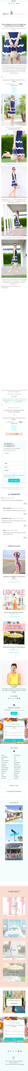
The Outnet (16, 776)
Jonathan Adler (17, 762)
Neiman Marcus (4, 769)
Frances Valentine (5, 760)
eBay (2, 758)
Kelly (4, 530)
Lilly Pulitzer (4, 766)
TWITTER (14, 90)
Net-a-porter (16, 769)
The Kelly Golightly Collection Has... (14, 577)
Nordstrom (3, 771)
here (14, 201)
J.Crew (15, 760)
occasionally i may (6, 518)
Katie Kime (3, 764)
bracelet (10, 401)
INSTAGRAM (14, 88)
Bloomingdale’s (4, 757)
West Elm (16, 778)
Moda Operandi (17, 767)
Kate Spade (16, 764)
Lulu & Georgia (17, 766)
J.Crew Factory (4, 762)
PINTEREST (14, 89)
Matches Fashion (4, 767)
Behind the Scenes (15, 28)
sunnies (21, 401)
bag (14, 399)
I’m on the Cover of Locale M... (14, 612)
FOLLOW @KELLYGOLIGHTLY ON (14, 1000)
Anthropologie (17, 755)
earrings (14, 401)
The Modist (3, 776)
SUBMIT (14, 713)
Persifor (3, 773)
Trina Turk (3, 778)
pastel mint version (17, 164)
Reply (25, 503)
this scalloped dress (12, 127)
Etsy (15, 758)
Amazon (3, 755)
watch (23, 399)
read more (14, 582)
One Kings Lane (17, 771)
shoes (23, 400)
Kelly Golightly (7, 508)
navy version (11, 199)
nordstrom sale (13, 400)
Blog (20, 28)
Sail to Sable (16, 773)
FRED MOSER (17, 407)
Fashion (23, 28)
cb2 (14, 757)
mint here (9, 399)
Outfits (13, 30)
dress (3, 399)
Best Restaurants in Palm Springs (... (14, 647)
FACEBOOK (14, 92)
